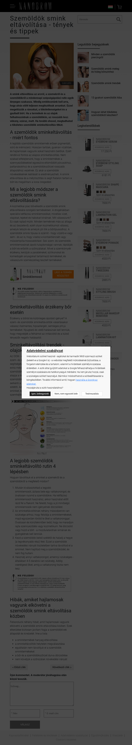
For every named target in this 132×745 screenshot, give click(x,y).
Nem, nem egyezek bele (66, 393)
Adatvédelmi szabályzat (45, 351)
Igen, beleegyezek (40, 393)
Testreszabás (92, 393)
